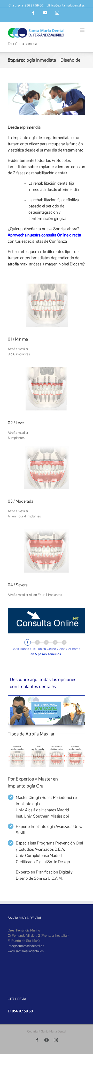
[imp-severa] (46, 532)
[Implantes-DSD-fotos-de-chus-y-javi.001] (46, 698)
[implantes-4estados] (46, 745)
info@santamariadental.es (26, 946)
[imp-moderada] (46, 448)
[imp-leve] (46, 369)
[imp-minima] (46, 286)
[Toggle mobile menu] (82, 30)
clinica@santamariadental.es (65, 5)
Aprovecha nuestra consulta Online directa (44, 235)
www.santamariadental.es (26, 951)
